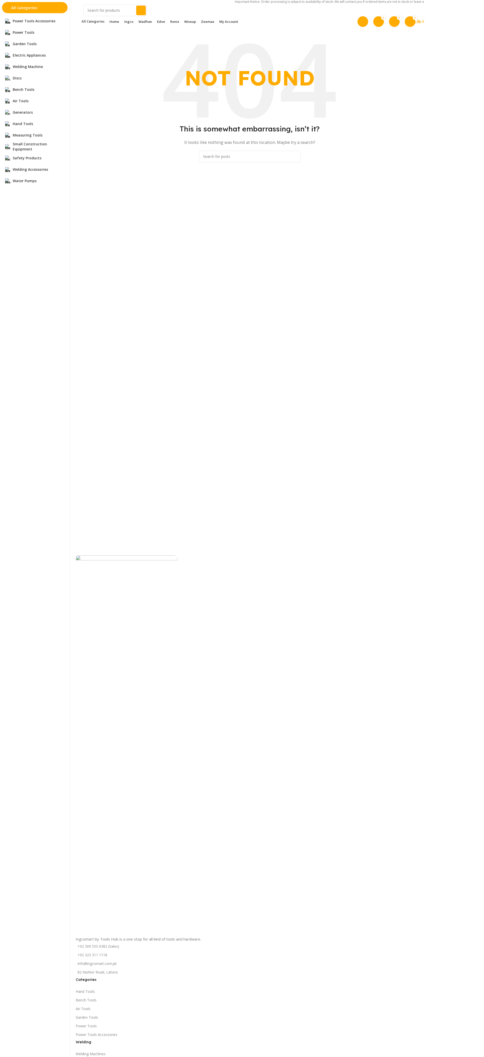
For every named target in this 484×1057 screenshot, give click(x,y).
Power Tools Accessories (96, 1034)
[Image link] (126, 745)
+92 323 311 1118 (92, 954)
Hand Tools (85, 991)
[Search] (141, 10)
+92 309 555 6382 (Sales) (98, 946)
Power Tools (86, 1026)
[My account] (363, 21)
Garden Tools (87, 1017)
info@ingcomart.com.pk (97, 963)
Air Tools (83, 1008)
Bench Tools (86, 1000)
